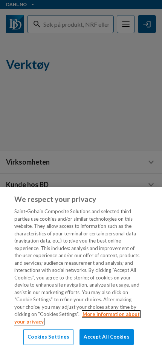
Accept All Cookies (106, 337)
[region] (81, 269)
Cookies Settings (48, 337)
